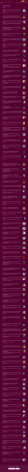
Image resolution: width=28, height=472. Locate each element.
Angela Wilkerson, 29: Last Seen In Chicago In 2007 (10, 237)
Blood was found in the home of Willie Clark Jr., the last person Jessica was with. (12, 141)
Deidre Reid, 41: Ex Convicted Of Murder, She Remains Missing (12, 111)
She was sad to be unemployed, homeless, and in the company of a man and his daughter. (12, 40)
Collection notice (17, 466)
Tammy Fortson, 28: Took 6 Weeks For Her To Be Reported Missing (11, 145)
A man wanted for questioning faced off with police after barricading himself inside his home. (12, 177)
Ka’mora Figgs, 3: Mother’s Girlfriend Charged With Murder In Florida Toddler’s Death (12, 28)
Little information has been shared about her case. (9, 384)
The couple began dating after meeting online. (8, 448)
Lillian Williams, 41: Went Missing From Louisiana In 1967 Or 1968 (12, 190)
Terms (14, 466)
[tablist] (6, 7)
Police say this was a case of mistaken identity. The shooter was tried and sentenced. (12, 46)
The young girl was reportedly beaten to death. (8, 35)
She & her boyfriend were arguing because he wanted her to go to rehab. (12, 290)
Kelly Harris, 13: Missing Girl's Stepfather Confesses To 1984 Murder (12, 306)
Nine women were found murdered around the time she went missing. (11, 422)
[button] (1, 2)
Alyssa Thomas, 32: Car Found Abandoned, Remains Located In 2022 (12, 341)
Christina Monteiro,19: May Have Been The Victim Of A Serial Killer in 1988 (12, 421)
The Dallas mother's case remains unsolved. (8, 342)
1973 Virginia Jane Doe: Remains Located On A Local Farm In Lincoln (12, 247)
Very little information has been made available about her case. (10, 208)
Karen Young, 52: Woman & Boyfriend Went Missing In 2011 (12, 86)
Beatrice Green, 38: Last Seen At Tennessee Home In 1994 (11, 311)
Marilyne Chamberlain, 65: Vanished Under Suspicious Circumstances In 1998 (11, 169)
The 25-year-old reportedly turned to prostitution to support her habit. (11, 258)
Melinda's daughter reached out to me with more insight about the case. (12, 406)
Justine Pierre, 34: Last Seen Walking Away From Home (11, 356)
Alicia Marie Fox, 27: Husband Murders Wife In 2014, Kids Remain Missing (11, 294)
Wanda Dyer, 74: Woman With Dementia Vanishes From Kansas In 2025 (11, 388)
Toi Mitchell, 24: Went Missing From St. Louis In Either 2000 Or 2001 (12, 10)
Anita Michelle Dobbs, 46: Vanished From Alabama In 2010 (11, 426)
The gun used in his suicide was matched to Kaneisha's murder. (10, 301)
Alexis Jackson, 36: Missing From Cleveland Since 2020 (11, 378)
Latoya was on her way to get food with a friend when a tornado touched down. (12, 368)
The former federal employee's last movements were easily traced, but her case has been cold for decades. (12, 171)
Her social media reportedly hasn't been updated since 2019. (10, 379)
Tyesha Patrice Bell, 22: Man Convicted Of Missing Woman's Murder (12, 415)
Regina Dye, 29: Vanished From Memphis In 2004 (10, 196)
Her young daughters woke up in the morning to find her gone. (11, 325)
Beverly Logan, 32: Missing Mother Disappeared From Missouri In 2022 (11, 175)
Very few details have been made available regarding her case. (10, 228)
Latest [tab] (4, 7)
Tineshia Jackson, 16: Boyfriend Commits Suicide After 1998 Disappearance (12, 373)
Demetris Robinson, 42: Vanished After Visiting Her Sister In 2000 (12, 393)
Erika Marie (6, 18)
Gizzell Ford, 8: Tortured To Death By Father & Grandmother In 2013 (12, 212)
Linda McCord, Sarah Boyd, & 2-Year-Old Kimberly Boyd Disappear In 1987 (11, 232)
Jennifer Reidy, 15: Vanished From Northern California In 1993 (12, 185)
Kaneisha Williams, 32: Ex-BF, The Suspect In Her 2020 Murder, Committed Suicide (12, 300)
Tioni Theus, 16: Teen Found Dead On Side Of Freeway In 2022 (12, 96)
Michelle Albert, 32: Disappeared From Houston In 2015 (11, 227)
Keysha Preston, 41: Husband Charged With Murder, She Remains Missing (11, 134)
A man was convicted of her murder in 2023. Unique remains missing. (11, 219)
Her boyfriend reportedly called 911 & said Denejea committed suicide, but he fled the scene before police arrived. (12, 280)
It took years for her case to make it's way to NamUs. (9, 238)
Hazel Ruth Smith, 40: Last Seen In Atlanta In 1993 (10, 383)
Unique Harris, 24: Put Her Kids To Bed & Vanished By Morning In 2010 (12, 218)
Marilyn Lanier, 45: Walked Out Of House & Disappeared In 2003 (12, 289)
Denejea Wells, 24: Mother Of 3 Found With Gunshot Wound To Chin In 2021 (12, 278)
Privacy (12, 466)
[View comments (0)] (9, 14)
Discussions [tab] (8, 7)
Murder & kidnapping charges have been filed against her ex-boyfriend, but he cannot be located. (12, 83)
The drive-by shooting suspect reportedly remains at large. (10, 152)
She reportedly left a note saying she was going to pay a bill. (10, 389)
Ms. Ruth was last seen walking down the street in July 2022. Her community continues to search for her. (12, 264)
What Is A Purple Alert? (6, 106)
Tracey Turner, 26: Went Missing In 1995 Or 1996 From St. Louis (11, 60)
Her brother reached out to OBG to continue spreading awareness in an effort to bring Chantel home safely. (12, 102)
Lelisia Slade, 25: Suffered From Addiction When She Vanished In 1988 (12, 257)
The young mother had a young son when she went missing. (10, 51)
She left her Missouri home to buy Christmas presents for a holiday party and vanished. (12, 318)
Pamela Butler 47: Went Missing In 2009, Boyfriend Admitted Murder (12, 447)
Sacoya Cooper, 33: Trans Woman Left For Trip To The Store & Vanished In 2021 (12, 117)
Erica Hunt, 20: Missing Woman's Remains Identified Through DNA (12, 156)
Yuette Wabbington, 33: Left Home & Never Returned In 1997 (12, 75)
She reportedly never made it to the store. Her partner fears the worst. (11, 118)
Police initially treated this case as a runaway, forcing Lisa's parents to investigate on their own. (11, 336)
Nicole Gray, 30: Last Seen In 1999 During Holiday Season (11, 316)
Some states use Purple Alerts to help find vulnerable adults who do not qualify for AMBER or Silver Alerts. (12, 107)
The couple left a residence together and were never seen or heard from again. (12, 88)
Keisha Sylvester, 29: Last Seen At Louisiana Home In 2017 (11, 54)
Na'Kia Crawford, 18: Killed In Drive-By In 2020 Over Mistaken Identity (12, 44)
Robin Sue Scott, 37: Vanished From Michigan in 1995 (11, 207)
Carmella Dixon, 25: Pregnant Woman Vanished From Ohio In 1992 (12, 361)
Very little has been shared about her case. (8, 71)
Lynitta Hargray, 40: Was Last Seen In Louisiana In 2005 (11, 430)
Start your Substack (12, 468)
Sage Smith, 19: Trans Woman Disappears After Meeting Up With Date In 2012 (12, 65)
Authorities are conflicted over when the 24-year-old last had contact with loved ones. (12, 12)
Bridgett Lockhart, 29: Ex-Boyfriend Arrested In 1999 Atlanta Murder (12, 21)
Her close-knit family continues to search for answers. (9, 55)
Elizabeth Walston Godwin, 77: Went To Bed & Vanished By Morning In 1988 (11, 452)
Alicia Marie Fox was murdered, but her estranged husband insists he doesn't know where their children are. (11, 296)
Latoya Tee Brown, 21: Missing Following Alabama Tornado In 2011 (12, 367)
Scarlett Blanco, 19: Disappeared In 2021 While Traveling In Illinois (12, 202)
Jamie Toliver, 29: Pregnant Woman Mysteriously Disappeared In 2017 (12, 435)
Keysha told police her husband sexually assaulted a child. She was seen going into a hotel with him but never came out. (12, 136)
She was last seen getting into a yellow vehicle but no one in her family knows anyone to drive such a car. (11, 395)
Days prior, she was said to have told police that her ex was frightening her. (12, 346)
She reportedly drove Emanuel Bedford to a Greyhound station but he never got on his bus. (12, 113)
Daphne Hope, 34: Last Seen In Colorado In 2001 (10, 163)
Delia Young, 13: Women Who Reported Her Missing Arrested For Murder (12, 34)
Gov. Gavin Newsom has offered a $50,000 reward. (9, 97)
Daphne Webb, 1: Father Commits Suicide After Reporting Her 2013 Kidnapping (12, 351)
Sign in (26, 1)
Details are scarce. (5, 431)
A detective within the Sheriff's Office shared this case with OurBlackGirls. (12, 248)
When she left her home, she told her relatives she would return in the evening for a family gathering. (11, 76)
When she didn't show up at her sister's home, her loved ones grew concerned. (11, 313)
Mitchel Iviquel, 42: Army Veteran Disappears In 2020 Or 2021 (12, 38)
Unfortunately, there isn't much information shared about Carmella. (11, 362)
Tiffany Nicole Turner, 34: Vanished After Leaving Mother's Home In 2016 (12, 441)
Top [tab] (5, 7)
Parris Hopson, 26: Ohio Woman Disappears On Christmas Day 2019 (12, 459)
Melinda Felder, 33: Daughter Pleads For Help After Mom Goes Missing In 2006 (12, 405)
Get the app (17, 468)
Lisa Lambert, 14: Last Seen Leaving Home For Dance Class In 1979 (12, 335)
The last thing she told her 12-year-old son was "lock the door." (10, 357)
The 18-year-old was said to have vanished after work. (9, 274)
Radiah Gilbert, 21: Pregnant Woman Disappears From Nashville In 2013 (11, 400)
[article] (14, 12)
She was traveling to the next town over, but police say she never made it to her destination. (12, 203)
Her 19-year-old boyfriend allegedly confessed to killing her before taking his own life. (12, 374)
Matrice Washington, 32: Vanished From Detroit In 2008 (11, 70)
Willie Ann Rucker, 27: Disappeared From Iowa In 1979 (11, 345)
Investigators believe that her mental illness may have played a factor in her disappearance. (12, 443)
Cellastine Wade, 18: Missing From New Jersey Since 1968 (11, 273)
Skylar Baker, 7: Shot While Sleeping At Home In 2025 (11, 151)
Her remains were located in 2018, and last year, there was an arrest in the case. (12, 158)
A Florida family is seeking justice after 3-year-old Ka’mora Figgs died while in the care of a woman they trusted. (12, 29)
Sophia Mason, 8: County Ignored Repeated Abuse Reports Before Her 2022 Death (11, 128)
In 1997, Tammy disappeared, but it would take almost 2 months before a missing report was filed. (12, 147)
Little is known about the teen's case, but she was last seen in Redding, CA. (12, 186)
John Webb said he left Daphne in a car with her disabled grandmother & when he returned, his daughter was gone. (12, 352)
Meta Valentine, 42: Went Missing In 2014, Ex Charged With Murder (12, 81)
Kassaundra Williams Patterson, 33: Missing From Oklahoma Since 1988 (12, 324)
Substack (10, 470)
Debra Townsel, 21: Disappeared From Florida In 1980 (11, 50)
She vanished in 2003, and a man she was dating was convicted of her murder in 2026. (11, 417)
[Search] (24, 7)
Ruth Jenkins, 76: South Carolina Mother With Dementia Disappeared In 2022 (11, 262)
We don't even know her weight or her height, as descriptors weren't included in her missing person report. (11, 192)
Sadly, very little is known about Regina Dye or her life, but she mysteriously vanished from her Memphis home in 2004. (12, 197)
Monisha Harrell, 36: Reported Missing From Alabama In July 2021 (12, 123)
